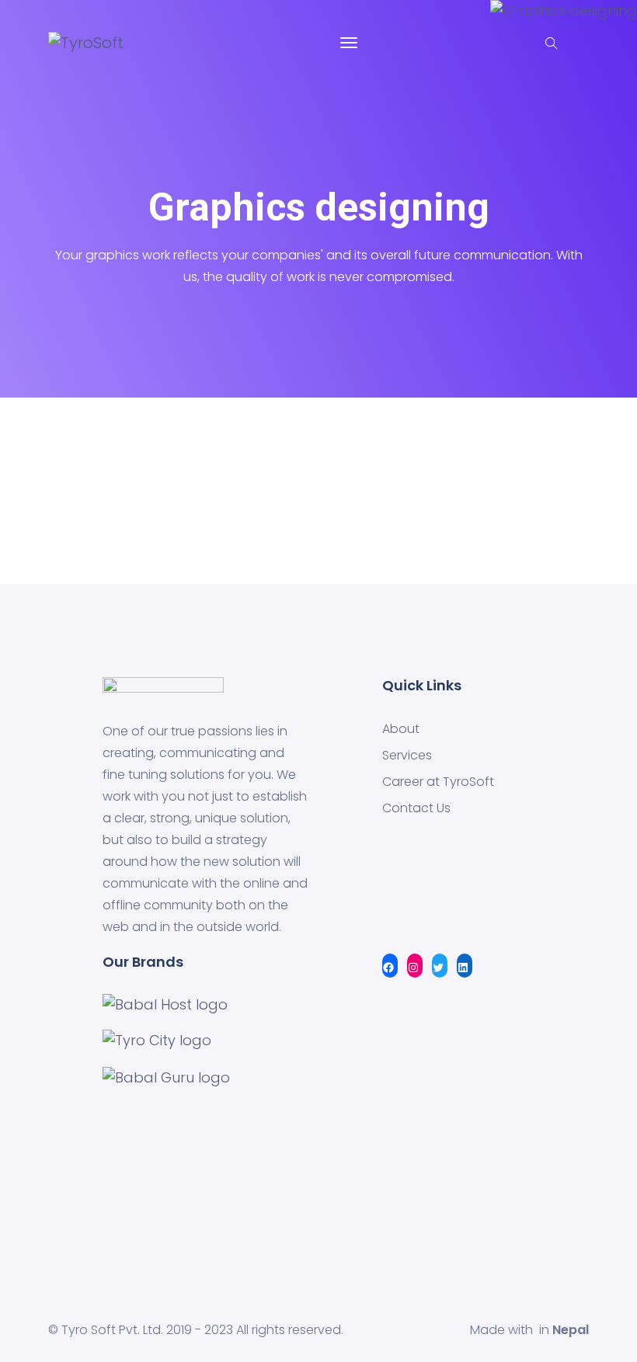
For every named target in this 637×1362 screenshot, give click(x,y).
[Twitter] (439, 967)
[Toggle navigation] (348, 42)
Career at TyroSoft (438, 782)
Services (407, 755)
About (400, 729)
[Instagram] (415, 967)
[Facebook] (390, 967)
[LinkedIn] (464, 967)
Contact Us (416, 808)
